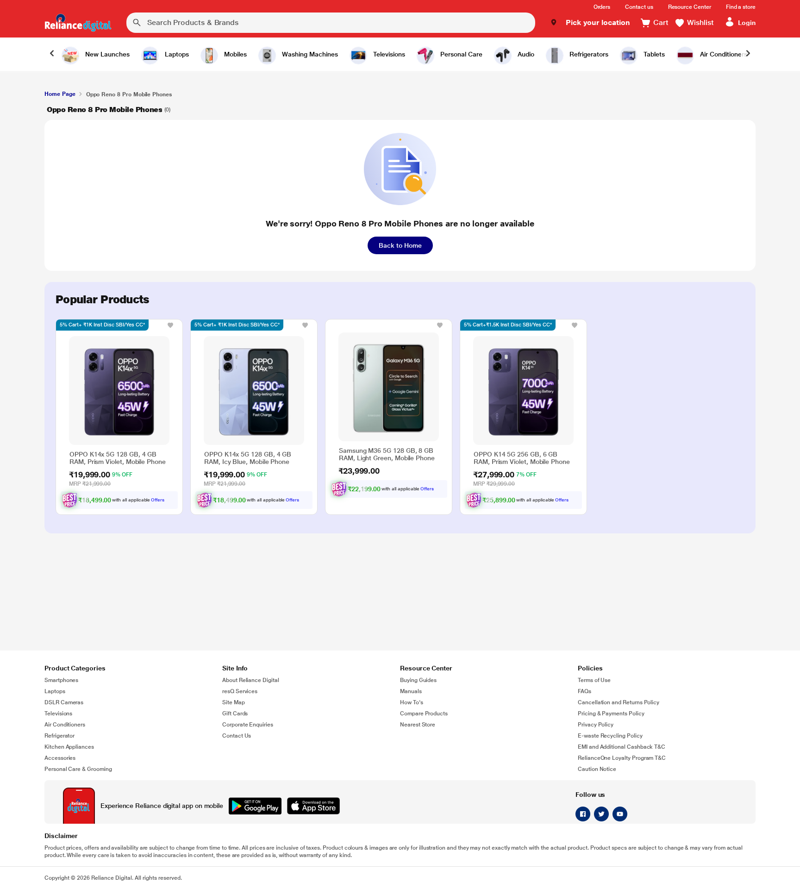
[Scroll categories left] (51, 54)
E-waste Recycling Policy (610, 735)
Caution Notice (597, 769)
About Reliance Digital (250, 680)
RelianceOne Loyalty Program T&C (622, 758)
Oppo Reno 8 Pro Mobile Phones (104, 109)
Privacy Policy (595, 724)
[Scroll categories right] (748, 54)
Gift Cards (235, 713)
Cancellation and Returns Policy (618, 702)
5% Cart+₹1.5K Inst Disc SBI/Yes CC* (508, 325)
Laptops (54, 691)
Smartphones (61, 680)
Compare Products (424, 713)
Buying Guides (418, 680)
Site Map (233, 702)
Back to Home (400, 245)
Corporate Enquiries (247, 724)
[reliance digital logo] (78, 22)
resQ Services (239, 691)
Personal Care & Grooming (78, 769)
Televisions (58, 713)
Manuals (411, 691)
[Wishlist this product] (170, 325)
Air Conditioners (64, 724)
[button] (590, 23)
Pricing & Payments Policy (611, 713)
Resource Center (689, 7)
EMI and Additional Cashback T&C (621, 747)
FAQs (584, 691)
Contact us (639, 7)
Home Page (59, 94)
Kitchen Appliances (69, 747)
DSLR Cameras (63, 702)
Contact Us (236, 735)
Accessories (59, 758)
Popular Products (102, 299)
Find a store (741, 7)
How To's (411, 702)
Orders (602, 7)
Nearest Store (417, 724)
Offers (157, 499)
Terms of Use (594, 680)
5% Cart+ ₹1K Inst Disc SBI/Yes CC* (102, 325)
